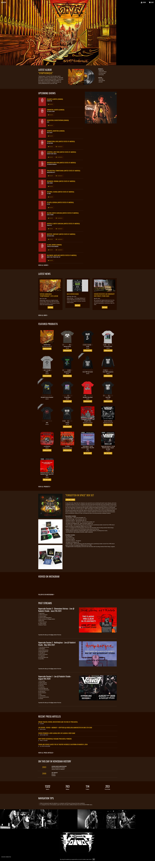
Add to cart (88, 453)
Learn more (89, 859)
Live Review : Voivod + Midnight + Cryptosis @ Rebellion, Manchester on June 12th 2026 (65, 727)
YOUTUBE (101, 79)
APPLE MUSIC (102, 80)
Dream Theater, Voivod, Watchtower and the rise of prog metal (58, 722)
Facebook (59, 146)
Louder (42, 723)
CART (152, 2)
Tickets (51, 104)
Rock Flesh (43, 729)
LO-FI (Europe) (102, 73)
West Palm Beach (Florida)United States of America (59, 768)
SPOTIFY (101, 82)
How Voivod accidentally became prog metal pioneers (55, 739)
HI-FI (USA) (101, 74)
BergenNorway (55, 774)
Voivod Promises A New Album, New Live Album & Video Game (56, 733)
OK (93, 859)
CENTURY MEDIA (102, 72)
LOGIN (144, 2)
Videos (52, 634)
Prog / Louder (43, 740)
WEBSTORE (101, 70)
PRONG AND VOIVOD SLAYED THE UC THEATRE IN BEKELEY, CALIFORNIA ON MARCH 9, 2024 (63, 744)
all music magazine (45, 746)
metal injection (44, 735)
